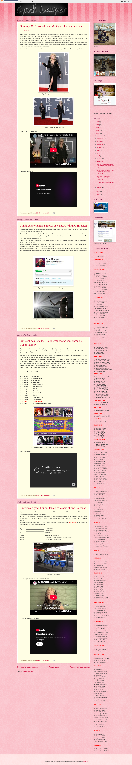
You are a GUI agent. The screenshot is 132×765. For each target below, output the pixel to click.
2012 (97, 133)
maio (99, 153)
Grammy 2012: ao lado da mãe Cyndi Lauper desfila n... (105, 165)
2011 (97, 191)
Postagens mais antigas (80, 667)
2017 (97, 122)
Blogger (85, 761)
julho (99, 150)
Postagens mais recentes (27, 667)
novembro (100, 138)
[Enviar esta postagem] (53, 213)
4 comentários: (46, 328)
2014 (97, 127)
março (99, 158)
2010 (97, 194)
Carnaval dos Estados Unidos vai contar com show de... (104, 177)
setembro (100, 144)
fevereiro (100, 161)
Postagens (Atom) (28, 671)
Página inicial (54, 667)
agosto (99, 147)
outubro (99, 141)
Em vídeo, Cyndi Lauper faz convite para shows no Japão (53, 508)
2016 (97, 125)
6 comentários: (46, 213)
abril (98, 156)
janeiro (99, 187)
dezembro (100, 136)
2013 (97, 130)
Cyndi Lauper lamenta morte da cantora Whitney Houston (53, 225)
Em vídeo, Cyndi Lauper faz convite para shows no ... (105, 183)
